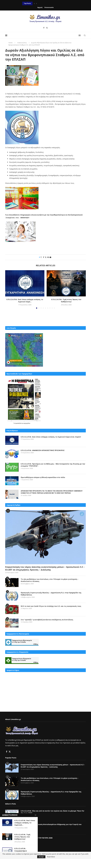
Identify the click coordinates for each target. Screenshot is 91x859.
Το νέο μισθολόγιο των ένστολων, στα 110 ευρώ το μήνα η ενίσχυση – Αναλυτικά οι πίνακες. (49, 580)
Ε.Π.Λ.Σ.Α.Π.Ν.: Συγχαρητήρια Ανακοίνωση (20, 850)
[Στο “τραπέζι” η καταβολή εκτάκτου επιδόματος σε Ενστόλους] (12, 623)
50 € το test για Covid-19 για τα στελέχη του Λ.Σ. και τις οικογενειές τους (51, 606)
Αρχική (39, 7)
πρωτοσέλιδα (18, 423)
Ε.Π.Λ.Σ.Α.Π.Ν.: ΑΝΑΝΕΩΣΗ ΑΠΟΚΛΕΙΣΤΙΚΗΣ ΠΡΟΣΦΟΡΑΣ (42, 450)
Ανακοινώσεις (22, 43)
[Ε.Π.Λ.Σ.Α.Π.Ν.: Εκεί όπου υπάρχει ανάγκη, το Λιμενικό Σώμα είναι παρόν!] (24, 283)
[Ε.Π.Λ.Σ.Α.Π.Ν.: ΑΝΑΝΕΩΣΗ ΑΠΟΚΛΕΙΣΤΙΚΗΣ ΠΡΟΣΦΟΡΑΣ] (12, 453)
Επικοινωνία (49, 7)
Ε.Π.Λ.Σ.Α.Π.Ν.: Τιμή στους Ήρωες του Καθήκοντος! (66, 300)
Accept (41, 857)
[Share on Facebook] (43, 257)
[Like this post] (41, 257)
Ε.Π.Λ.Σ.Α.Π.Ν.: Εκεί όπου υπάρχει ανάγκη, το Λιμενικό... (24, 822)
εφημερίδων (27, 423)
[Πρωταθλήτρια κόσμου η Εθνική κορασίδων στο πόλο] (12, 480)
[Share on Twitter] (45, 257)
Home (11, 43)
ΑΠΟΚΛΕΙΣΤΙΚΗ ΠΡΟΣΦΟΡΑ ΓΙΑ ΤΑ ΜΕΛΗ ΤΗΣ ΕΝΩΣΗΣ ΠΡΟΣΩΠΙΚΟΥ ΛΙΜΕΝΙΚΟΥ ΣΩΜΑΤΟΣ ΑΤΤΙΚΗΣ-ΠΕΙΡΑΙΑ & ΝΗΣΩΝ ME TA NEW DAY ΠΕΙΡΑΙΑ (51, 492)
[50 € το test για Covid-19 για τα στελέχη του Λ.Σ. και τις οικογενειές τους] (12, 609)
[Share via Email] (50, 257)
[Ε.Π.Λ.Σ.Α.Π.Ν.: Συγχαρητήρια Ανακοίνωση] (7, 850)
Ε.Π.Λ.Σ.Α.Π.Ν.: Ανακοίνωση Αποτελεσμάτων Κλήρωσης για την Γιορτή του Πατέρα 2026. (51, 825)
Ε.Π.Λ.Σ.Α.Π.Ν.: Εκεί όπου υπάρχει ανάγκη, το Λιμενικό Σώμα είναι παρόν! (51, 437)
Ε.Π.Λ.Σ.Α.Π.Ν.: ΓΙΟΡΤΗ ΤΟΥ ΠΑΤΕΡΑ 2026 (36, 838)
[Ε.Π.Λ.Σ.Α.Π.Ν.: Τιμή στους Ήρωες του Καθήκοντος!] (66, 283)
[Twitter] (47, 28)
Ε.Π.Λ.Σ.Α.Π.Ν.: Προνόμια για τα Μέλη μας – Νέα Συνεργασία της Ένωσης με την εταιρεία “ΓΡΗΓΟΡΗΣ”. (53, 465)
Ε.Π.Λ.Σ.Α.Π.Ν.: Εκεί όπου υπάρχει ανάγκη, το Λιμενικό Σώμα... (25, 300)
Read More (51, 857)
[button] (34, 3)
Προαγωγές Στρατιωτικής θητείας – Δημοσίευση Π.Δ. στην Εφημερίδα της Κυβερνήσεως (51, 594)
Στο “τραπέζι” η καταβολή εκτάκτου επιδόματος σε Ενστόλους (47, 620)
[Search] (85, 35)
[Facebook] (43, 28)
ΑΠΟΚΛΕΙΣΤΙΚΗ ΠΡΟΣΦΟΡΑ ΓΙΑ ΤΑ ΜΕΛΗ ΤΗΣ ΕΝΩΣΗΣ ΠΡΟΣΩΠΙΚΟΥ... (46, 3)
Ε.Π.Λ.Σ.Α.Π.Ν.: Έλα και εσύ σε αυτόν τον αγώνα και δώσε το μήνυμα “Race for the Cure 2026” (52, 812)
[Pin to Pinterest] (48, 257)
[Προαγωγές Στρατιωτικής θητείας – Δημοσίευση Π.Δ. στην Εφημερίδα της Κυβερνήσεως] (12, 596)
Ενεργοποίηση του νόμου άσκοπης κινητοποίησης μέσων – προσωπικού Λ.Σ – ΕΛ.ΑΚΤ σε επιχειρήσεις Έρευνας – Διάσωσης (45, 568)
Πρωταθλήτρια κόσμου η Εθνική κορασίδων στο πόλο (43, 477)
